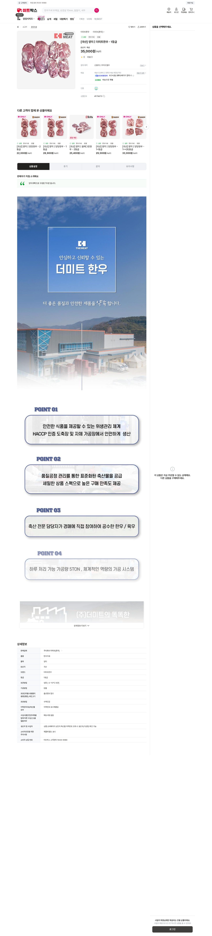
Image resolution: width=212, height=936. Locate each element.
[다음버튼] (146, 126)
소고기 (25, 27)
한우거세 (34, 27)
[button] (133, 76)
